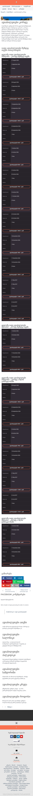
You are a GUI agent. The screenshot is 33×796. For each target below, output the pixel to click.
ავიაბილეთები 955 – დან (16, 347)
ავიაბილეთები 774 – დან (16, 186)
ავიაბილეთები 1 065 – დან (16, 120)
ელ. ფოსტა (16, 753)
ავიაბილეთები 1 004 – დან (16, 230)
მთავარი (3, 12)
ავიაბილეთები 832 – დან (16, 164)
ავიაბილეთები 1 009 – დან (16, 274)
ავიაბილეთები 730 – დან (16, 252)
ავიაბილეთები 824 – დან (16, 142)
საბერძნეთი (10, 12)
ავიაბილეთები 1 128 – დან (16, 296)
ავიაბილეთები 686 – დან (16, 369)
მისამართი (16, 760)
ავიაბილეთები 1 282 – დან (16, 98)
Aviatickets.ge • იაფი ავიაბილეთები (16, 612)
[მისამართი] (16, 758)
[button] (17, 6)
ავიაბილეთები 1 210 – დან (16, 318)
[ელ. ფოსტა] (16, 750)
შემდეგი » (10, 707)
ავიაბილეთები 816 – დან (16, 208)
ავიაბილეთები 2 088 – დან (16, 76)
